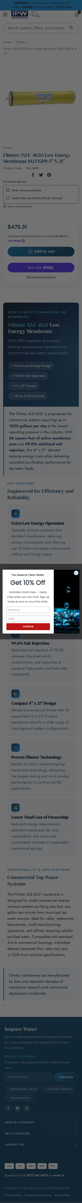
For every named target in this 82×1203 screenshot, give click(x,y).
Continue (28, 626)
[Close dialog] (76, 573)
